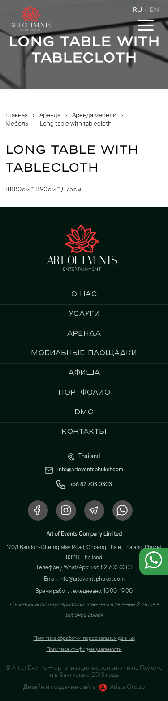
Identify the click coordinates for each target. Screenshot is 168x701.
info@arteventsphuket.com (90, 470)
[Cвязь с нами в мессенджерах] (154, 567)
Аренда (84, 333)
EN (154, 9)
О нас (84, 293)
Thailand (89, 456)
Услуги (84, 313)
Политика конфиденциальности (84, 650)
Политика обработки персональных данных (84, 639)
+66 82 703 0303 (91, 485)
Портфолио (84, 392)
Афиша (84, 372)
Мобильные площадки (84, 352)
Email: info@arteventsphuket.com (84, 579)
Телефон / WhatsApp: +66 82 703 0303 (84, 568)
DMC (84, 411)
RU (137, 9)
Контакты (84, 431)
